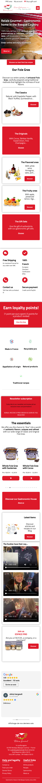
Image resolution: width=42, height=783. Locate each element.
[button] (38, 8)
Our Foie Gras (21, 69)
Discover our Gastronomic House (21, 499)
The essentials (21, 423)
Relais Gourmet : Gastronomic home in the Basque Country (21, 22)
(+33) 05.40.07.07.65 (17, 750)
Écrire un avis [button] (11, 685)
